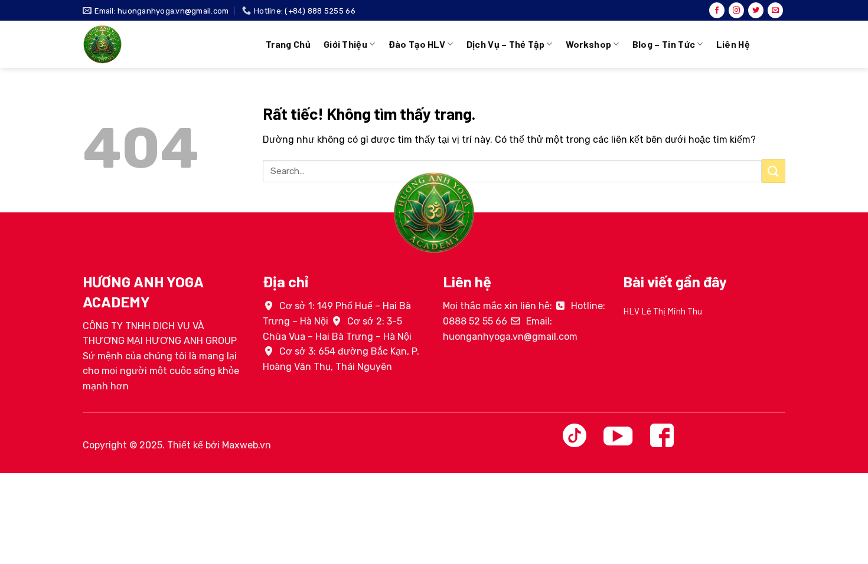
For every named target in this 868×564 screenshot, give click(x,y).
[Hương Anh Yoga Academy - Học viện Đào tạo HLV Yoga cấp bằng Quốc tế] (165, 44)
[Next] (788, 327)
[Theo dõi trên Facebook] (717, 10)
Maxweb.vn (246, 445)
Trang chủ (288, 44)
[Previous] (620, 327)
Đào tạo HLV (417, 44)
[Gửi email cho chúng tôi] (775, 10)
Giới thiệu (345, 44)
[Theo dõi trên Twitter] (755, 10)
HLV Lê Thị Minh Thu (662, 311)
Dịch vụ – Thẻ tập (505, 44)
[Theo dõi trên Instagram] (736, 10)
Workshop (589, 44)
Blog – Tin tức (663, 44)
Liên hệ (733, 44)
